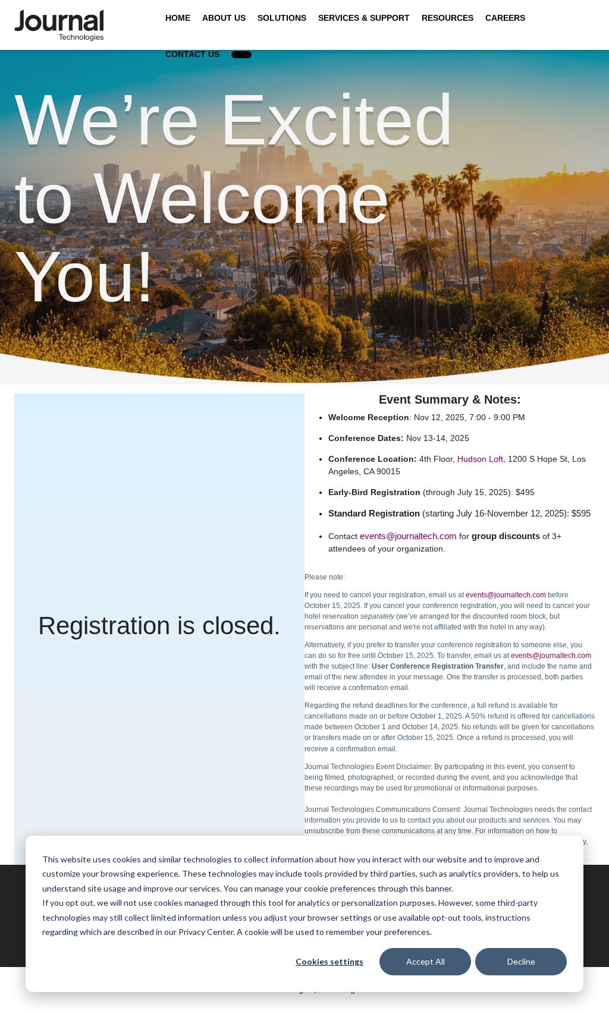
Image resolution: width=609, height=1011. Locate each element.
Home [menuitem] (177, 18)
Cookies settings (329, 961)
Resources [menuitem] (447, 18)
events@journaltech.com (408, 536)
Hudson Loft (480, 459)
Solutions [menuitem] (282, 18)
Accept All (425, 961)
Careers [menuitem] (505, 18)
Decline (521, 961)
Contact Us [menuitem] (192, 54)
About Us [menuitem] (224, 18)
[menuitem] (241, 54)
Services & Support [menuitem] (364, 18)
